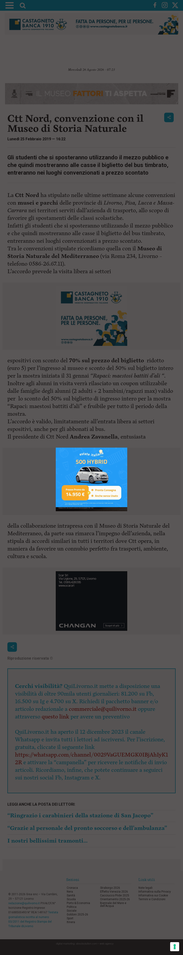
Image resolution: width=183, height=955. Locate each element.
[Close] (127, 448)
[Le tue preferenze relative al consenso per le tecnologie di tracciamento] (174, 946)
